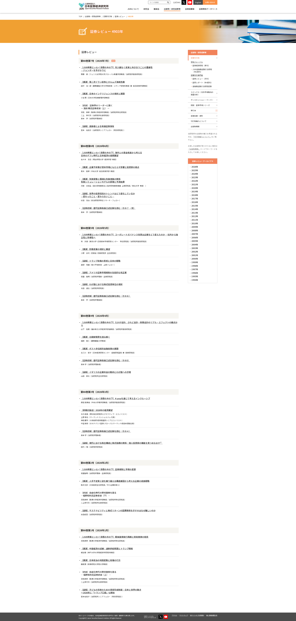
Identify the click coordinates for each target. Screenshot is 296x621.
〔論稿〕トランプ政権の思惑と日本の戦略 (100, 260)
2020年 (194, 188)
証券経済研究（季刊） (201, 65)
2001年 (194, 255)
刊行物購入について (198, 121)
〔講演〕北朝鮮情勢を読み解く (95, 336)
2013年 (194, 212)
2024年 (194, 173)
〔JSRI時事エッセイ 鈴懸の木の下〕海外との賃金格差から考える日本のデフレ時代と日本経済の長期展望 (111, 154)
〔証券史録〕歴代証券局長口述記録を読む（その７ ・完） (108, 208)
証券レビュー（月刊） (201, 78)
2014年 (194, 209)
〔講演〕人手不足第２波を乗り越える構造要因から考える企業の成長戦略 (115, 480)
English (198, 2)
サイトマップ (183, 615)
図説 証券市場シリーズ (200, 105)
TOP (80, 16)
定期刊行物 (107, 16)
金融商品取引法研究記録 (202, 86)
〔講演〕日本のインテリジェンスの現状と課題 (103, 93)
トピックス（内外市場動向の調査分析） (202, 93)
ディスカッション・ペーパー (202, 100)
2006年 (194, 237)
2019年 (194, 191)
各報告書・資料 (197, 116)
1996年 (194, 272)
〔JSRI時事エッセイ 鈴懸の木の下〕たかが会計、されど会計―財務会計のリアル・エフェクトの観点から (129, 324)
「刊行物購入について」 (202, 137)
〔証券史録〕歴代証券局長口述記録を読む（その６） (106, 295)
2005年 (194, 240)
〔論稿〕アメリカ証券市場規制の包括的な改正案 (104, 272)
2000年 (194, 258)
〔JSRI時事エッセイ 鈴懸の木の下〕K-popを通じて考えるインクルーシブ (115, 398)
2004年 (194, 244)
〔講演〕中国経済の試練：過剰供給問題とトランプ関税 (107, 548)
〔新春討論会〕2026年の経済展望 (97, 410)
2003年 (194, 248)
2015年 (194, 205)
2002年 (194, 251)
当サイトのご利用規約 (197, 615)
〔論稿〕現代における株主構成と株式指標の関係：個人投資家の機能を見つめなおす (122, 442)
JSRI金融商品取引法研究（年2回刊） (202, 70)
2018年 (194, 195)
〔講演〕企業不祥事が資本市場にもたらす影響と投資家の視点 (110, 167)
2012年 (194, 216)
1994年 (194, 279)
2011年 (194, 219)
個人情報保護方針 (211, 615)
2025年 (194, 170)
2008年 (194, 230)
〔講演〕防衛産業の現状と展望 (95, 249)
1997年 (194, 269)
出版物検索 (195, 126)
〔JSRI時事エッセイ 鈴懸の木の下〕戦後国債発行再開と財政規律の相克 (114, 536)
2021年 (194, 184)
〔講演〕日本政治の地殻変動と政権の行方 (100, 560)
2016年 (194, 202)
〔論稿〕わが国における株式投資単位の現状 (102, 284)
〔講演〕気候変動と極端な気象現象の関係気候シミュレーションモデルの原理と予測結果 (103, 180)
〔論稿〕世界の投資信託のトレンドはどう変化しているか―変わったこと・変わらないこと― (108, 195)
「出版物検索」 (194, 149)
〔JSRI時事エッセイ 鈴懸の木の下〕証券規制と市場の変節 (108, 469)
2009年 (194, 226)
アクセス (174, 615)
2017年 (194, 198)
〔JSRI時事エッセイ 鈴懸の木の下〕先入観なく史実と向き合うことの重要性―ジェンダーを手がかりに (117, 69)
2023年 (194, 177)
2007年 (194, 233)
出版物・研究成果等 (172, 9)
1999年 (194, 262)
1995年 (194, 276)
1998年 (194, 265)
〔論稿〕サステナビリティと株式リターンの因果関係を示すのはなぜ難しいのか (118, 510)
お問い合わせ (210, 2)
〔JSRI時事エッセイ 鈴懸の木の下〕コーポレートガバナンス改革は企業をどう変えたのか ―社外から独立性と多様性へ (129, 236)
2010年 (194, 223)
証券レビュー (120, 16)
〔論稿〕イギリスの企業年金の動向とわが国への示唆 (106, 372)
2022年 (194, 180)
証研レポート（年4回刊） (203, 82)
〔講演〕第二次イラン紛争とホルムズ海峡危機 (103, 81)
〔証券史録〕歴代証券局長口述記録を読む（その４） (106, 431)
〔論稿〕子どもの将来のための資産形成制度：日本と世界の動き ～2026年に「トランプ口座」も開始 (111, 591)
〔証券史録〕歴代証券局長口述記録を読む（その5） (105, 360)
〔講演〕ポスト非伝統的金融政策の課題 (99, 348)
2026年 (194, 166)
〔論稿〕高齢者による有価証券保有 (97, 126)
